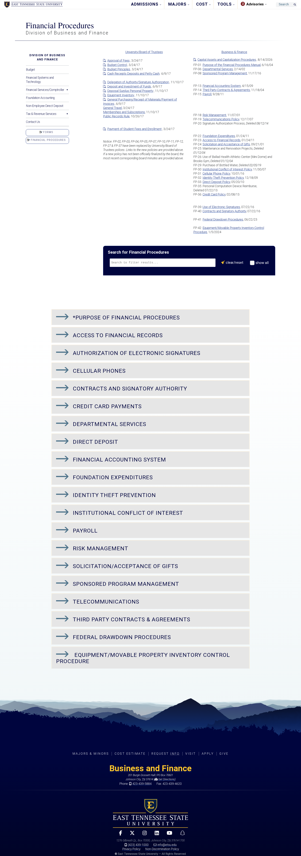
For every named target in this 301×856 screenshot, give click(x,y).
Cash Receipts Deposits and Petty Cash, (133, 73)
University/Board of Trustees (144, 52)
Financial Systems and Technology (40, 80)
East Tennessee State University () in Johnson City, (150, 813)
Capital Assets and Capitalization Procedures (227, 59)
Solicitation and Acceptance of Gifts (226, 144)
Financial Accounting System (222, 86)
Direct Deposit (95, 442)
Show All (262, 263)
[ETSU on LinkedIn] (155, 834)
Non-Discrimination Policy (162, 849)
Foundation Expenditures (219, 136)
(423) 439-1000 (138, 845)
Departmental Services (218, 69)
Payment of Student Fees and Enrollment (134, 129)
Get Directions (166, 779)
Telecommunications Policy (221, 119)
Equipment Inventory (120, 95)
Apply (208, 753)
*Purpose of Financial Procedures (126, 317)
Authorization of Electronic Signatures (136, 353)
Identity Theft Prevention (114, 495)
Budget (30, 69)
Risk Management (214, 115)
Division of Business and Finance (47, 57)
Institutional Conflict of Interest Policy (227, 169)
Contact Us (33, 122)
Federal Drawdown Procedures (223, 219)
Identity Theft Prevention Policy (223, 177)
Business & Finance (234, 52)
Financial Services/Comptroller (45, 90)
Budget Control (117, 65)
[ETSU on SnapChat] (181, 834)
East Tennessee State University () (33, 5)
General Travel (112, 108)
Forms (47, 132)
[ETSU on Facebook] (119, 834)
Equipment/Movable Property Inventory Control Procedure (143, 658)
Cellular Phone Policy (216, 173)
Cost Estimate (130, 753)
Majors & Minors (90, 753)
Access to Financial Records (221, 140)
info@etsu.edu (167, 845)
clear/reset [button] (235, 262)
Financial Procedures (48, 140)
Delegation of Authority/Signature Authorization (138, 82)
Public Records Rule (116, 116)
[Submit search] (295, 4)
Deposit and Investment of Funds (129, 86)
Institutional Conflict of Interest (128, 513)
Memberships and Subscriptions (124, 112)
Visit (190, 753)
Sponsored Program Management (225, 73)
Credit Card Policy (214, 194)
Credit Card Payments (107, 406)
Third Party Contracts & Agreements (226, 90)
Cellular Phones (99, 371)
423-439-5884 (142, 783)
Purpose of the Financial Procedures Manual (232, 65)
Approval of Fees (118, 60)
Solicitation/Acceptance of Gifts (125, 566)
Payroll (207, 94)
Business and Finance (150, 768)
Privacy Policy (131, 849)
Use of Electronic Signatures (221, 207)
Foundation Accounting (40, 98)
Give (223, 753)
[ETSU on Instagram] (143, 834)
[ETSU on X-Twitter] (131, 834)
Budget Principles (118, 69)
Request (165, 753)
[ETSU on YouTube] (168, 834)
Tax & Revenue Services (41, 114)
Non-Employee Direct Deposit (44, 106)
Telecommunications (106, 601)
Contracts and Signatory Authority (224, 211)
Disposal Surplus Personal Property (130, 91)
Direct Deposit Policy (216, 182)
